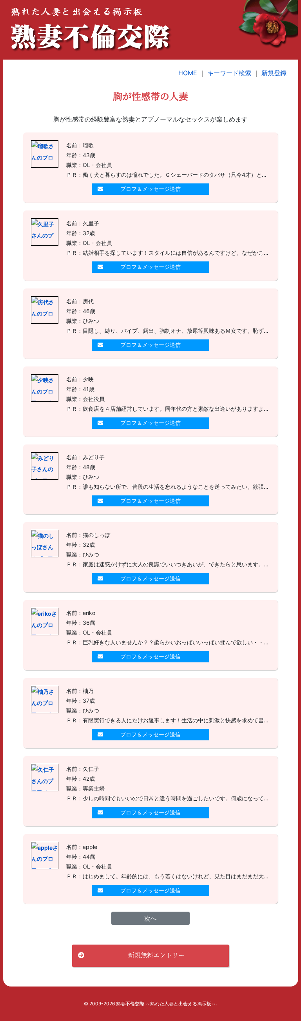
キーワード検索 (229, 73)
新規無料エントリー (156, 954)
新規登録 (273, 73)
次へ (150, 918)
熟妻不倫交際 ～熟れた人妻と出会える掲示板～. (166, 1003)
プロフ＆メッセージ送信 (150, 188)
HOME (187, 73)
